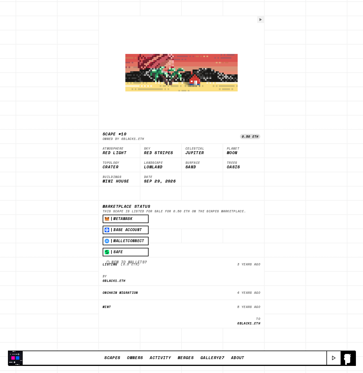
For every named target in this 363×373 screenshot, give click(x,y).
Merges (186, 358)
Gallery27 (212, 358)
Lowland (153, 167)
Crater (111, 167)
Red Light (114, 153)
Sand (190, 167)
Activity (160, 358)
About (237, 358)
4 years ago (248, 292)
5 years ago (248, 307)
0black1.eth (132, 138)
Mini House (116, 181)
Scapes (112, 358)
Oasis (233, 167)
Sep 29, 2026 (160, 181)
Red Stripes (158, 153)
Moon (232, 153)
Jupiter (194, 153)
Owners (135, 358)
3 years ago (248, 264)
